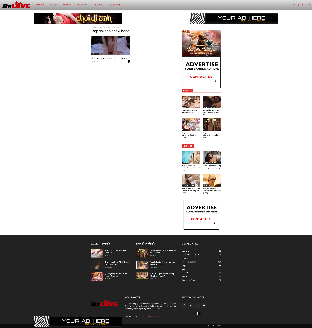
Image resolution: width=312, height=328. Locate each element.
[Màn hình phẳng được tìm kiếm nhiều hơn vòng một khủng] (191, 180)
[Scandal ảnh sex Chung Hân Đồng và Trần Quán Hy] (212, 102)
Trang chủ (94, 27)
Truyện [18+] (82, 5)
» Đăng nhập (114, 5)
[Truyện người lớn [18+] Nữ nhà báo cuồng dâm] (97, 265)
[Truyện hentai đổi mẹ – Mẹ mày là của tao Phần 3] (142, 265)
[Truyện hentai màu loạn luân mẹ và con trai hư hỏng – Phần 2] (212, 124)
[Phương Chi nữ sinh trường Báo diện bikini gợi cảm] (191, 157)
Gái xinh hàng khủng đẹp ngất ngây (110, 58)
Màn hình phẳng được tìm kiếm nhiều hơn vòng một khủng (191, 191)
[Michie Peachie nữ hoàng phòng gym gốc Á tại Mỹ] (212, 157)
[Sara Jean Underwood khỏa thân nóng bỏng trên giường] (212, 180)
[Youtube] (302, 5)
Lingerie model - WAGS (210, 163)
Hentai (184, 107)
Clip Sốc (53, 5)
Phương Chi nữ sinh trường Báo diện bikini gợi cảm (191, 168)
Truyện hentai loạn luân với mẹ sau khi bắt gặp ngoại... (190, 135)
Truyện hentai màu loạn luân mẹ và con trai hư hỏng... (211, 135)
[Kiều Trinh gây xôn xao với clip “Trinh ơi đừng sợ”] (142, 275)
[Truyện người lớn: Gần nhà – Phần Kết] (97, 253)
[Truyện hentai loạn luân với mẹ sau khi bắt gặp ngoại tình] (191, 124)
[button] (309, 5)
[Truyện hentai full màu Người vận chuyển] (191, 102)
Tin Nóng (40, 5)
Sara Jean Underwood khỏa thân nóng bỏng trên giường (212, 191)
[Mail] (294, 5)
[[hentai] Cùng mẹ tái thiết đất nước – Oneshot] (97, 276)
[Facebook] (290, 5)
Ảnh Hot (67, 5)
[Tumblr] (298, 5)
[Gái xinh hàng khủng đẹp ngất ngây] (110, 45)
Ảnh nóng (95, 54)
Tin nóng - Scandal (209, 107)
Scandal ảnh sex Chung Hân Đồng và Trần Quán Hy (211, 112)
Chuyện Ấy (98, 5)
